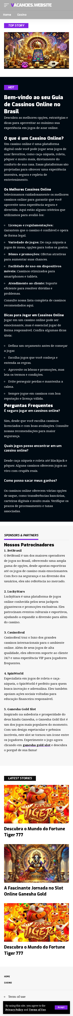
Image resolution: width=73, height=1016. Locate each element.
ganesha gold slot (36, 745)
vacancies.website (31, 5)
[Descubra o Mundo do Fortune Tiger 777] (36, 804)
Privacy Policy (14, 1009)
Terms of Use (37, 1009)
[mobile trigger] (7, 5)
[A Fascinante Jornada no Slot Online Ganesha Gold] (36, 863)
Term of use (17, 997)
